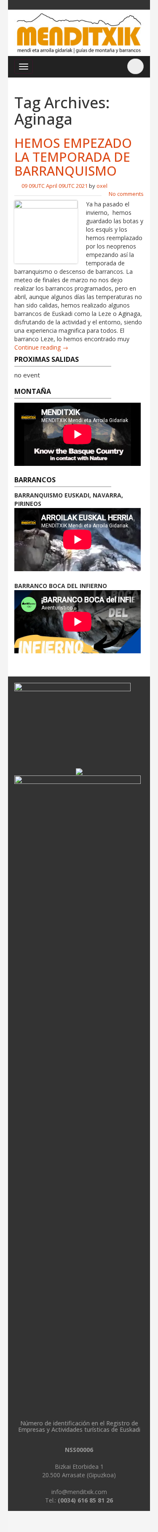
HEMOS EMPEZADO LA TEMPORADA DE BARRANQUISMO (73, 156)
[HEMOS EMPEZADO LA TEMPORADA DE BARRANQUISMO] (46, 231)
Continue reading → (41, 347)
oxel (101, 186)
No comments (126, 194)
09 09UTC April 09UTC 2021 (54, 186)
